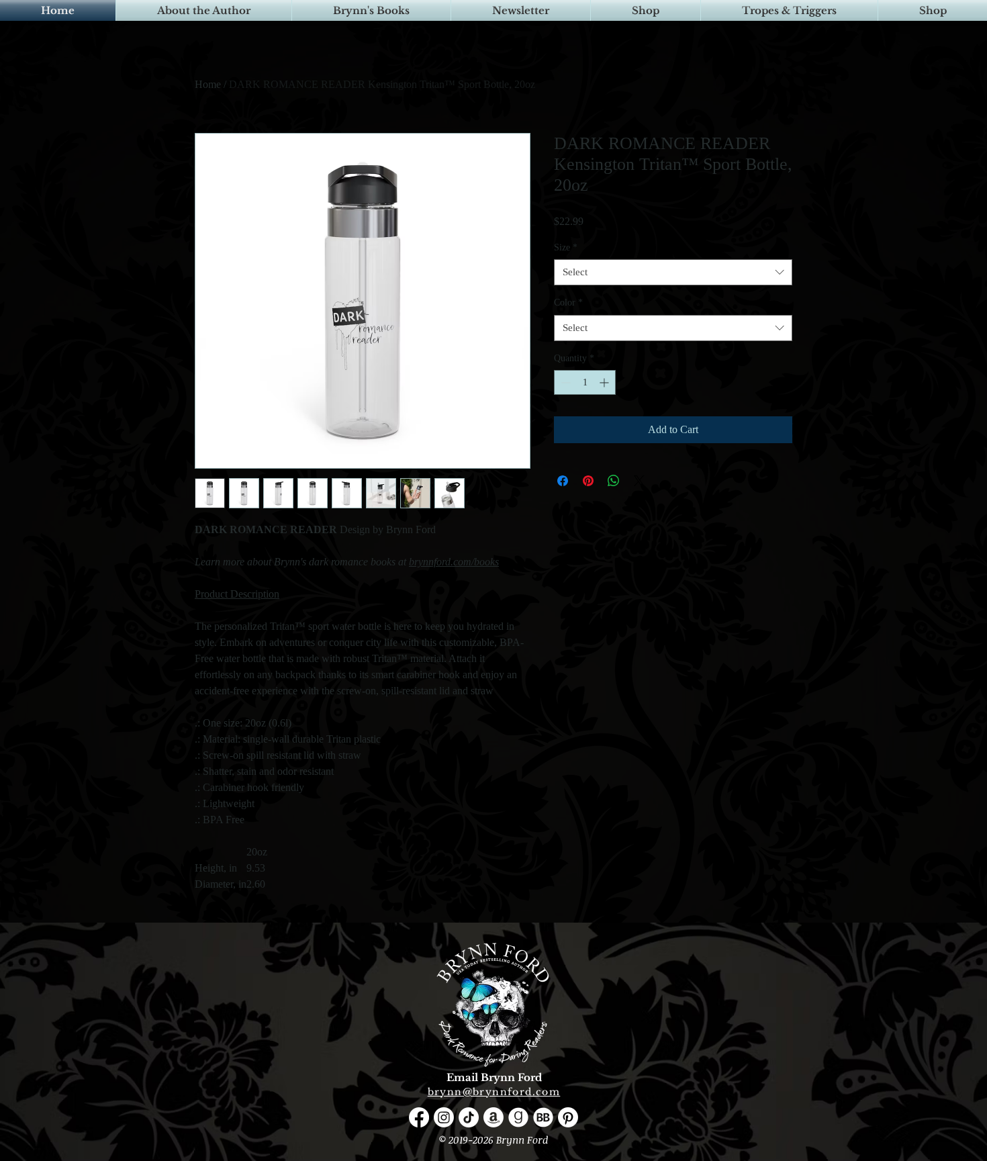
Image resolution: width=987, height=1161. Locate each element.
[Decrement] (564, 382)
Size (565, 247)
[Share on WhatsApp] (614, 481)
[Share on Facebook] (563, 481)
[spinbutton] (585, 382)
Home (208, 84)
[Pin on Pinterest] (588, 481)
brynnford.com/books (454, 561)
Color (568, 302)
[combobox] (673, 272)
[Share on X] (639, 481)
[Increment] (605, 382)
